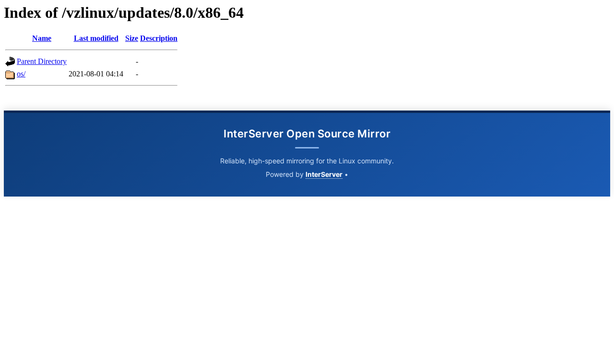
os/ (21, 74)
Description (158, 38)
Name (41, 38)
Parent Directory (42, 61)
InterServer (324, 174)
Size (131, 38)
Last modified (96, 38)
